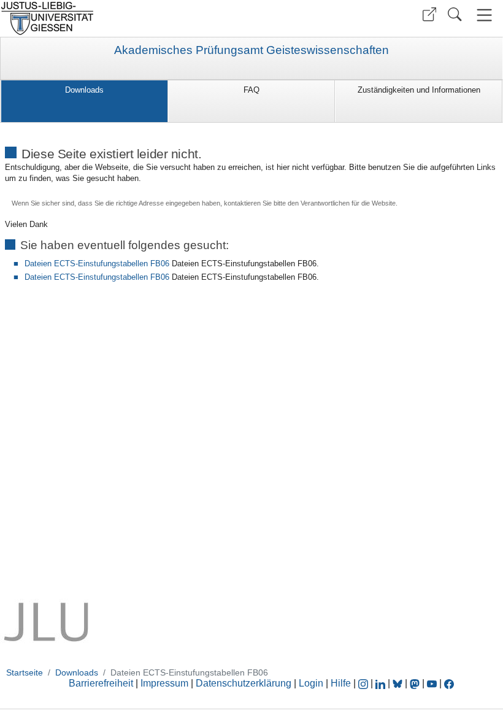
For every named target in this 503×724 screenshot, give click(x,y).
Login (312, 683)
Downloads (84, 89)
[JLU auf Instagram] (364, 683)
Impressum (164, 683)
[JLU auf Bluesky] (399, 683)
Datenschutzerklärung (243, 683)
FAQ (251, 89)
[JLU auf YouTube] (432, 683)
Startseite (24, 672)
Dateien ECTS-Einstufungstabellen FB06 (97, 263)
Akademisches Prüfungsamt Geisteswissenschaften (251, 50)
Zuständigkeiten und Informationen (419, 89)
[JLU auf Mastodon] (416, 683)
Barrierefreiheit (101, 683)
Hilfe (341, 683)
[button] (429, 14)
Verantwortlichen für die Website (348, 203)
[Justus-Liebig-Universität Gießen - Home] (124, 18)
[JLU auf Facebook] (449, 683)
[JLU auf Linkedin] (381, 683)
